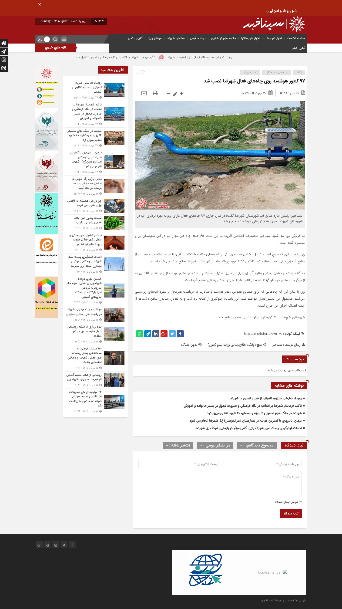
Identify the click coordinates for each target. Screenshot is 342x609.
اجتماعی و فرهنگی (276, 72)
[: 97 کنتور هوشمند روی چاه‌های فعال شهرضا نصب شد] (144, 93)
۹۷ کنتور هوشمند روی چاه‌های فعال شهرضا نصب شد (254, 81)
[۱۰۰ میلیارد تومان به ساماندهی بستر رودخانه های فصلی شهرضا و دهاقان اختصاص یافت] (95, 358)
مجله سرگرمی (198, 38)
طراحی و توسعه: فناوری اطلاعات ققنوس (283, 600)
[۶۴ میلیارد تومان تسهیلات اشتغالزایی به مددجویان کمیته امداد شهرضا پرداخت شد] (95, 401)
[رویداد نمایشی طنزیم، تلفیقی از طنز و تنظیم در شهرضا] (95, 90)
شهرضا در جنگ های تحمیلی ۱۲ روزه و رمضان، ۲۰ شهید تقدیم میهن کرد (254, 413)
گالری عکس (135, 38)
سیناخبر (277, 344)
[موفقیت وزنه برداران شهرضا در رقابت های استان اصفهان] (95, 314)
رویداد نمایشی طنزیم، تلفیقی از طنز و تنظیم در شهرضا (224, 57)
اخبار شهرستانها (250, 38)
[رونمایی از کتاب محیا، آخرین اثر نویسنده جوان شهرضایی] (95, 380)
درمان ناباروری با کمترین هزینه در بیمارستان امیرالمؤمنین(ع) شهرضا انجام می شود (246, 420)
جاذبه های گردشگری (223, 38)
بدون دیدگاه (189, 344)
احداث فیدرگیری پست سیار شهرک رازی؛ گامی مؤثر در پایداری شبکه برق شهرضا (249, 428)
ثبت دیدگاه (290, 513)
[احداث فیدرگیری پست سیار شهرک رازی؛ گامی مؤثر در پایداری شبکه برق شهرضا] (95, 264)
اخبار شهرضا (274, 38)
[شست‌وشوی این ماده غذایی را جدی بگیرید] (95, 223)
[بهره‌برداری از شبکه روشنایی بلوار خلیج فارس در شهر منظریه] (95, 334)
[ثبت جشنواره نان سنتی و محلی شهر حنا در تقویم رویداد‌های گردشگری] (95, 243)
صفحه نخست (296, 38)
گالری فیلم (298, 48)
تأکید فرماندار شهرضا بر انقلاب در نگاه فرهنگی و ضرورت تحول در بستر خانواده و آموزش (127, 57)
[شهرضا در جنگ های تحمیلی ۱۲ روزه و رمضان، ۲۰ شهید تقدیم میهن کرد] (95, 138)
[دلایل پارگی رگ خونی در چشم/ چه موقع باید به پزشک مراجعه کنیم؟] (95, 186)
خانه (299, 72)
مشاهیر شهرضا (176, 38)
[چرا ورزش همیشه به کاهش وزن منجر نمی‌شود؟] (95, 205)
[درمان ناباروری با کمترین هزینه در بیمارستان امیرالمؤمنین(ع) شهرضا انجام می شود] (95, 162)
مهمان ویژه (155, 38)
